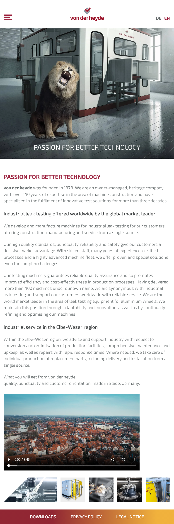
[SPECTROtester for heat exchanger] (72, 499)
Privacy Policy (86, 516)
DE (158, 18)
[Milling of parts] (101, 499)
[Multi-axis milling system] (129, 499)
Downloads (43, 516)
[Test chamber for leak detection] (158, 499)
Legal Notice (130, 516)
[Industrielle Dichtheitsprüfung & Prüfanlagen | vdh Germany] (87, 14)
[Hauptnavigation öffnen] (8, 17)
